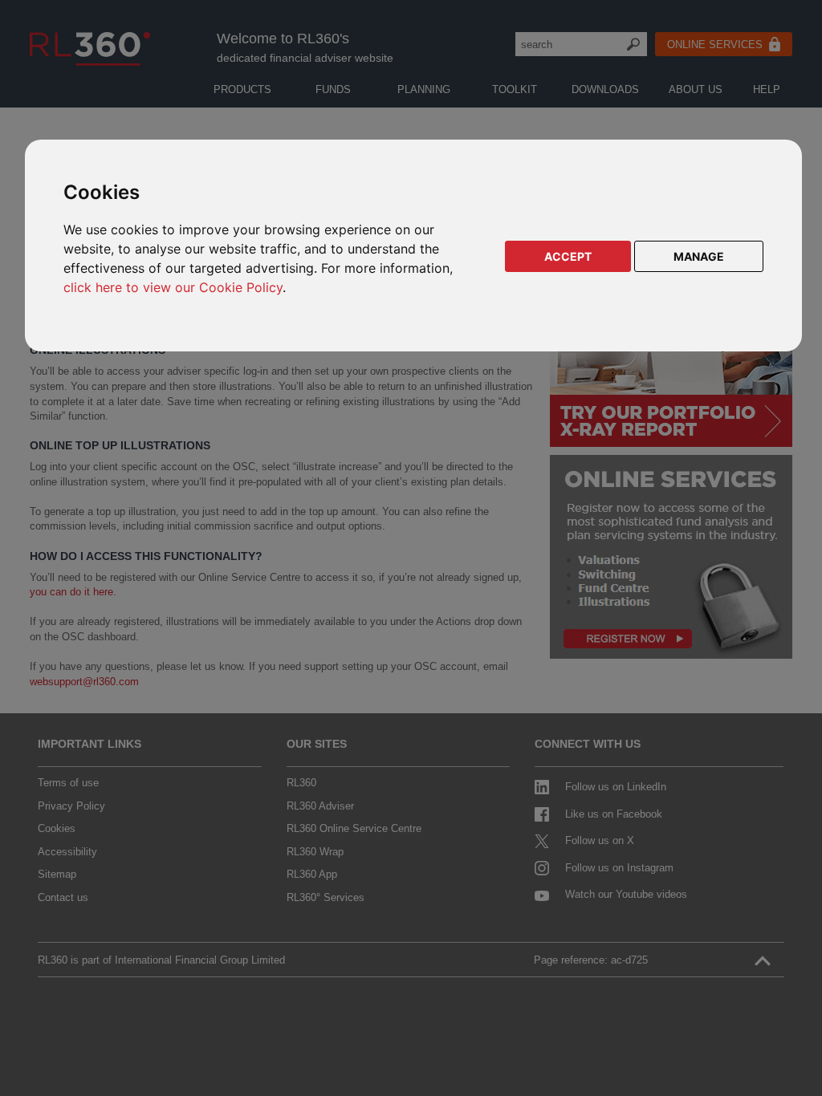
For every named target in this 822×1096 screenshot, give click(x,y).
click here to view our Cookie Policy (173, 287)
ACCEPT (568, 256)
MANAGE (698, 256)
